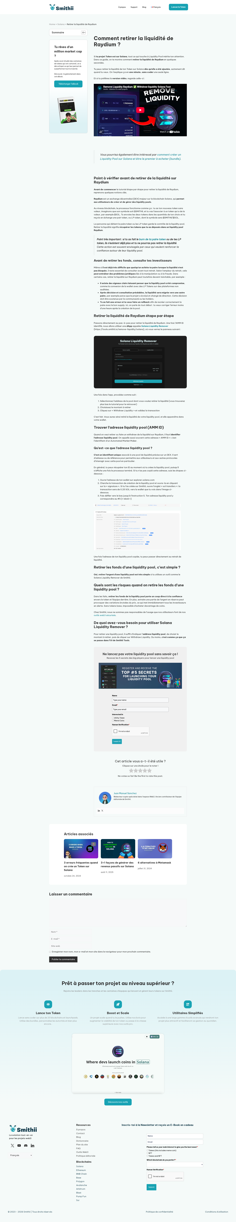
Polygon (80, 1181)
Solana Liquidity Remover (154, 326)
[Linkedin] (99, 810)
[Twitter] (102, 810)
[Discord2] (25, 1145)
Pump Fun (81, 1196)
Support (134, 7)
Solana (61, 24)
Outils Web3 (82, 1152)
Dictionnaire (82, 1141)
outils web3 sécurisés (105, 615)
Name (114, 696)
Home (52, 24)
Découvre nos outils (118, 1102)
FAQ (78, 1148)
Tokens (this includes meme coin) (162, 1150)
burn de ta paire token (152, 239)
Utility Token (119, 718)
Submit (151, 1187)
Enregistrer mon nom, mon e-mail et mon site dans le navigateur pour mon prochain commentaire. (101, 951)
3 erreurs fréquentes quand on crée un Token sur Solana (81, 866)
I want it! (117, 741)
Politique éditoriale (85, 1156)
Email (115, 705)
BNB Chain (81, 1174)
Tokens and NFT (155, 1156)
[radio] (131, 771)
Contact (80, 1133)
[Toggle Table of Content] (82, 32)
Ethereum (81, 1170)
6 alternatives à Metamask (154, 862)
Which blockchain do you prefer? (161, 1160)
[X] (12, 1145)
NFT (150, 1153)
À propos (122, 7)
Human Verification (120, 725)
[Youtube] (19, 1145)
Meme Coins (119, 721)
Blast (78, 1192)
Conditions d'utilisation (216, 1211)
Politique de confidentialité (159, 1211)
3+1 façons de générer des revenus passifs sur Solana (117, 864)
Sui (77, 1200)
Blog (144, 7)
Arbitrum (80, 1189)
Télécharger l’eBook (68, 83)
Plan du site (82, 1144)
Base (78, 1177)
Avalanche (81, 1185)
